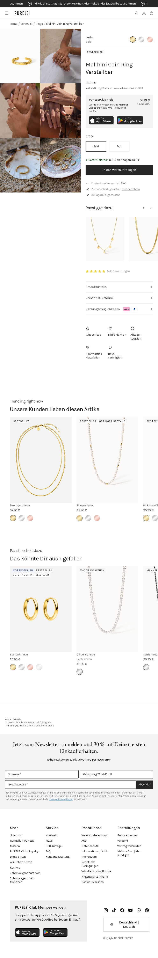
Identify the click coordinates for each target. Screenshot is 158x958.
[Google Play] (55, 932)
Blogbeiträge (18, 856)
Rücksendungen (127, 835)
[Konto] (144, 13)
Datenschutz (90, 846)
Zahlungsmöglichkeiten (103, 309)
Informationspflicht (94, 851)
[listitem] (96, 146)
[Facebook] (122, 910)
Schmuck (26, 24)
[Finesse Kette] (107, 460)
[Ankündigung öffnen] (79, 3)
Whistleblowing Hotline (96, 871)
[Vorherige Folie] (144, 208)
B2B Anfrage (54, 846)
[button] (136, 13)
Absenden (144, 784)
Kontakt (51, 835)
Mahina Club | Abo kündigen (128, 853)
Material (15, 846)
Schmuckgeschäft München (22, 880)
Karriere (15, 867)
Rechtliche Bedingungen (89, 864)
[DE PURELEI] (22, 13)
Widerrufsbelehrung (94, 835)
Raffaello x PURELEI (22, 840)
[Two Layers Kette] (41, 460)
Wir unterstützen (21, 862)
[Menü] (6, 13)
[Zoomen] (20, 56)
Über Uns (16, 835)
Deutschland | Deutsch (129, 924)
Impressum (88, 856)
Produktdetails (96, 287)
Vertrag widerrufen (129, 846)
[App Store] (27, 932)
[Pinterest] (146, 910)
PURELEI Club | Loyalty (24, 851)
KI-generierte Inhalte (94, 876)
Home (13, 24)
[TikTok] (114, 910)
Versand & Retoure (99, 298)
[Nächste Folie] (151, 208)
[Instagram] (105, 910)
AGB (84, 840)
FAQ (48, 851)
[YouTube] (130, 910)
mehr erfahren (131, 189)
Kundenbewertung (58, 856)
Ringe (39, 24)
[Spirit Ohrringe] (41, 609)
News (49, 840)
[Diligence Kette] (107, 609)
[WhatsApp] (138, 910)
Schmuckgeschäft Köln (25, 873)
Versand (122, 840)
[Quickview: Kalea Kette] (105, 239)
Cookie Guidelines (92, 882)
